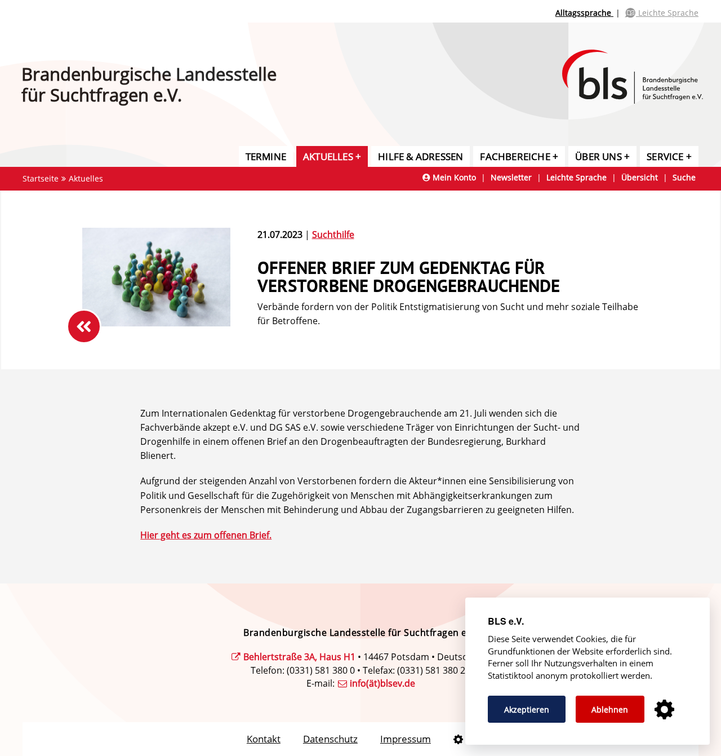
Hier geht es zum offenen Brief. (206, 535)
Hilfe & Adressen (420, 156)
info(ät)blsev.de (382, 683)
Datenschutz (330, 738)
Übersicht (639, 177)
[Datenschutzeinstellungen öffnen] (458, 739)
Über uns (598, 156)
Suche (684, 177)
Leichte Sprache (667, 12)
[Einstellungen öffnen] (664, 710)
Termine (266, 156)
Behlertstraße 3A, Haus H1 (299, 657)
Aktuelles (328, 156)
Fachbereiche (515, 156)
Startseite (41, 178)
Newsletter (511, 177)
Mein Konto (453, 177)
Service (665, 156)
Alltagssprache (584, 12)
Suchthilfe (333, 234)
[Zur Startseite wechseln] (641, 64)
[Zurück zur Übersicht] (83, 326)
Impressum (405, 738)
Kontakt (264, 738)
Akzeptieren (526, 709)
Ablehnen (609, 709)
